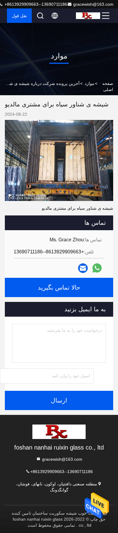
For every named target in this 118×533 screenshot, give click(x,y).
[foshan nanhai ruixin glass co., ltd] (88, 15)
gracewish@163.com (93, 4)
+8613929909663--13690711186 (61, 471)
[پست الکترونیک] (83, 268)
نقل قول (19, 15)
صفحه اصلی (107, 86)
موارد (89, 83)
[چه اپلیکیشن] (97, 268)
